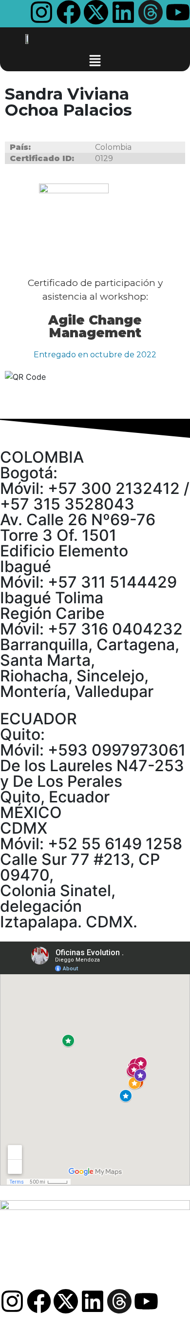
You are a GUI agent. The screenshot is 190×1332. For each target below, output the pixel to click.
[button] (95, 60)
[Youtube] (178, 12)
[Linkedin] (123, 12)
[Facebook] (69, 12)
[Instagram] (41, 12)
